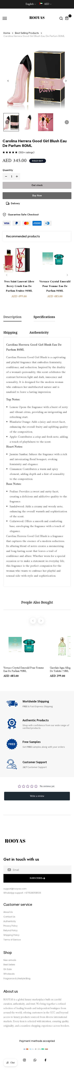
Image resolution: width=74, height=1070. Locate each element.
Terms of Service (12, 939)
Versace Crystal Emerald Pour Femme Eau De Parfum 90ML (54, 286)
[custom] (24, 1060)
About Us (8, 912)
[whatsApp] (35, 1060)
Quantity (8, 170)
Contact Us (9, 916)
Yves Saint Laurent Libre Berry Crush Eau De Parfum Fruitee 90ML (19, 286)
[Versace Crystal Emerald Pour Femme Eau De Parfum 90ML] (55, 261)
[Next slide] (66, 81)
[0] (67, 18)
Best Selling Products (27, 33)
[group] (11, 122)
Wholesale (8, 974)
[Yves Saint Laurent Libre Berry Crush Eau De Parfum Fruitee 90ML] (19, 261)
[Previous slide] (6, 275)
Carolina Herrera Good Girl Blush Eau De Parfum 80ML (34, 36)
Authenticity (9, 921)
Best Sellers (9, 964)
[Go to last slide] (8, 81)
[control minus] (5, 176)
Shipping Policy (11, 935)
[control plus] (17, 176)
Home (6, 33)
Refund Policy (10, 930)
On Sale (7, 969)
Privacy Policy (10, 925)
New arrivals (9, 960)
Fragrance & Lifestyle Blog (16, 978)
